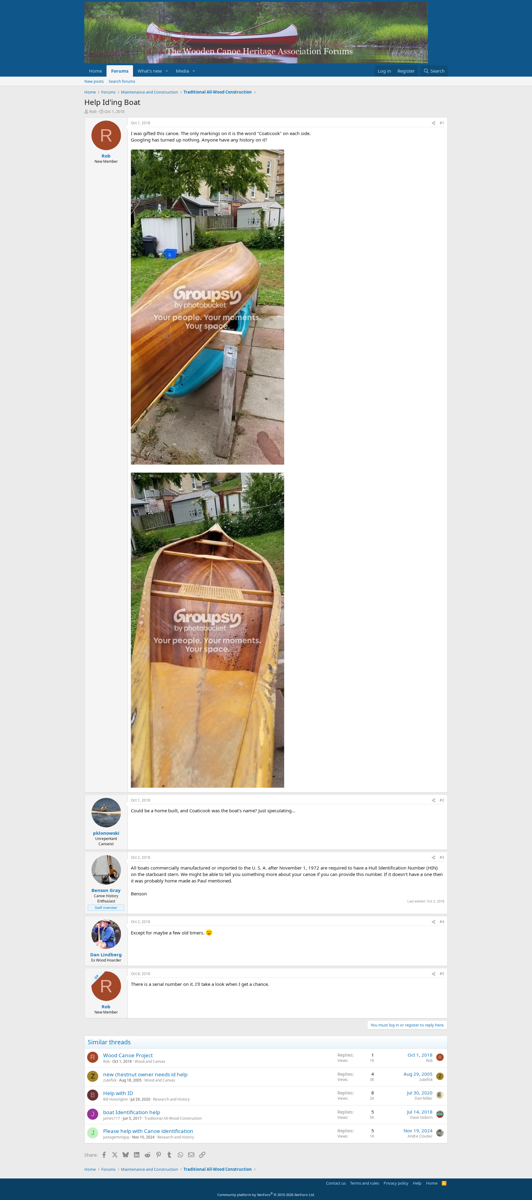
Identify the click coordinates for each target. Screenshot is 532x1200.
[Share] (433, 123)
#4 (442, 921)
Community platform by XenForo (266, 1194)
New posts (94, 81)
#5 (442, 973)
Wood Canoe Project (128, 1055)
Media (182, 71)
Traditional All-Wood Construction (173, 1118)
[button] (167, 71)
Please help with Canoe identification (148, 1130)
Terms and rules (364, 1183)
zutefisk (109, 1080)
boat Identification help (131, 1112)
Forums (119, 71)
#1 (442, 123)
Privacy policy (396, 1183)
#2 (442, 800)
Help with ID (118, 1093)
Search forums (122, 81)
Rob (93, 111)
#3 (442, 857)
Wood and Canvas (150, 1061)
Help (417, 1183)
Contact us (336, 1183)
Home (95, 71)
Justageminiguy (116, 1137)
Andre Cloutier (420, 1136)
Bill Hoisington (115, 1099)
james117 (111, 1118)
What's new (150, 71)
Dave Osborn (421, 1117)
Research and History (171, 1099)
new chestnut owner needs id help (145, 1074)
